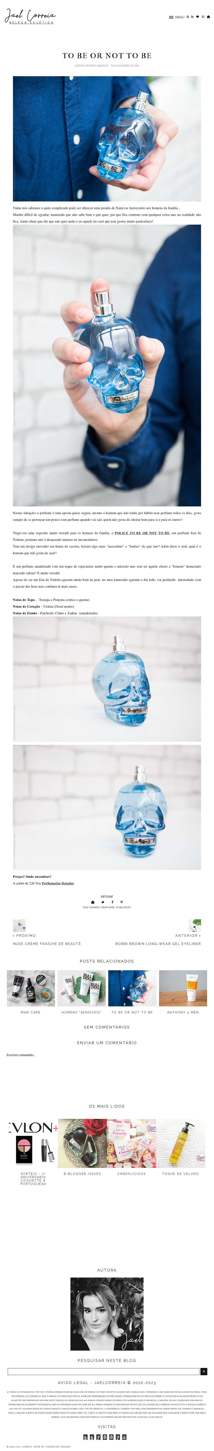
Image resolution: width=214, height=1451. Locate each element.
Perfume (90, 66)
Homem (79, 66)
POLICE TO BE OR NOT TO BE (142, 532)
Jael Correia (23, 1447)
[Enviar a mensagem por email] (93, 902)
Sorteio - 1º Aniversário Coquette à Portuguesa (33, 1178)
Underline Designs (58, 1447)
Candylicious (131, 1173)
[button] (175, 17)
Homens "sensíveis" (82, 1012)
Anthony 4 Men (183, 1012)
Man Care (31, 1012)
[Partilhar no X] (103, 902)
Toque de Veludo (180, 1173)
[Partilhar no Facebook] (112, 902)
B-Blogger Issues (82, 1173)
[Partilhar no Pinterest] (121, 902)
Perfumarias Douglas (58, 883)
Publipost (102, 66)
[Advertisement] (107, 1233)
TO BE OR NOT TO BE (132, 1012)
